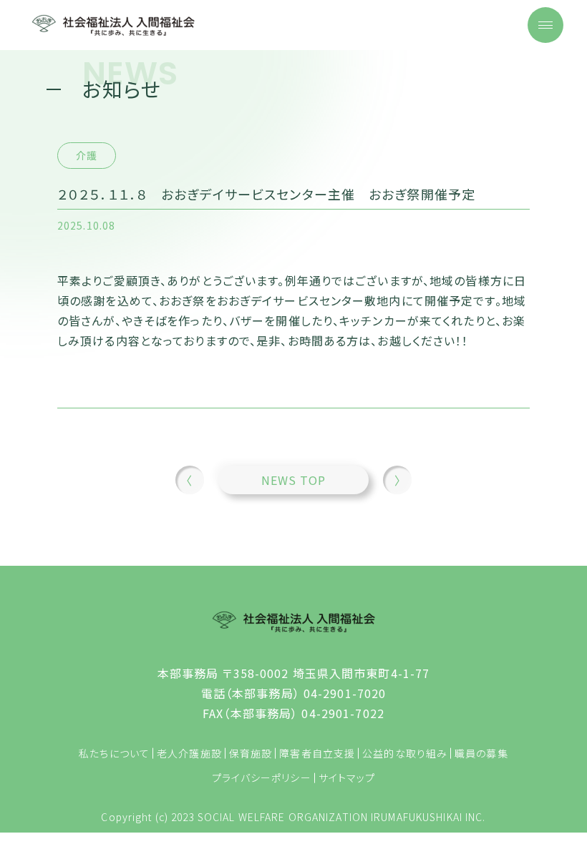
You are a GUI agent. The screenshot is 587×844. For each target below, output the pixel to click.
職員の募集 (481, 753)
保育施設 (250, 753)
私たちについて (114, 753)
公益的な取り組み (404, 753)
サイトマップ (347, 777)
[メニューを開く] (545, 25)
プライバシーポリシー (261, 777)
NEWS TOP (293, 480)
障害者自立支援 (317, 753)
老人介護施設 (189, 753)
